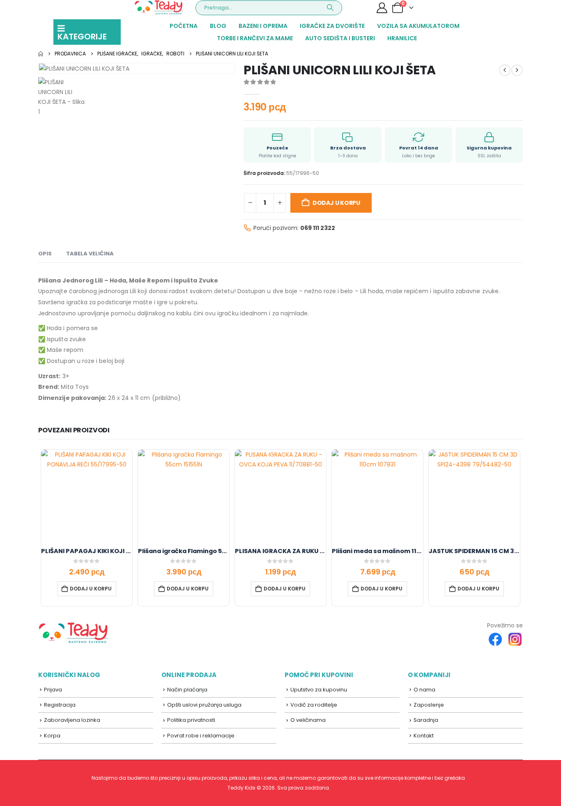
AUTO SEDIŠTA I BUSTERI (340, 38)
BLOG (218, 26)
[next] (517, 70)
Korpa (52, 735)
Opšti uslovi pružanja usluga (204, 705)
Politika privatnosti (191, 720)
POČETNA (184, 26)
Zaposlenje (429, 705)
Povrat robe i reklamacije (201, 735)
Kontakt (424, 735)
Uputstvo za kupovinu (318, 689)
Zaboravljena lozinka (72, 720)
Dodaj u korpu (336, 203)
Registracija (60, 705)
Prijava (53, 689)
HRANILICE (402, 38)
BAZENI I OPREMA (263, 26)
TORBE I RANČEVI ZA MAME (255, 38)
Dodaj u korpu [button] (91, 588)
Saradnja (426, 720)
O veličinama (308, 720)
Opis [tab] (45, 253)
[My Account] (381, 7)
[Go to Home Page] (40, 54)
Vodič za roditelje (313, 705)
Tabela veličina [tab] (90, 253)
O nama (424, 689)
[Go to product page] (86, 495)
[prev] (504, 70)
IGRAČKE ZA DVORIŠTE (332, 26)
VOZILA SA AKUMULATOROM (418, 26)
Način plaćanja (187, 689)
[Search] (330, 8)
